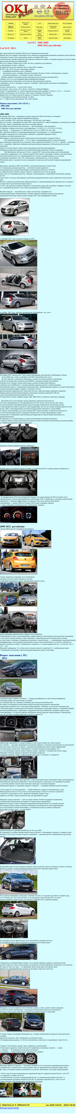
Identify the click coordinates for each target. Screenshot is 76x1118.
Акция (25, 38)
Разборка (10, 30)
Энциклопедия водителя (53, 27)
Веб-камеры (67, 38)
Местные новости (53, 30)
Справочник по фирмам (26, 23)
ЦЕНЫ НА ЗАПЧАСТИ (11, 27)
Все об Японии (67, 34)
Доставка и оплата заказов (26, 31)
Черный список (39, 38)
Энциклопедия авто (53, 23)
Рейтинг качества (25, 27)
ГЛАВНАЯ (10, 23)
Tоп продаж (11, 38)
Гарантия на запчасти (25, 34)
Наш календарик (67, 23)
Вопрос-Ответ (53, 34)
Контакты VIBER (39, 31)
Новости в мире (53, 38)
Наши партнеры (39, 34)
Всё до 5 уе (11, 34)
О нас (39, 23)
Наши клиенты (67, 27)
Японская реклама (67, 31)
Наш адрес (39, 27)
